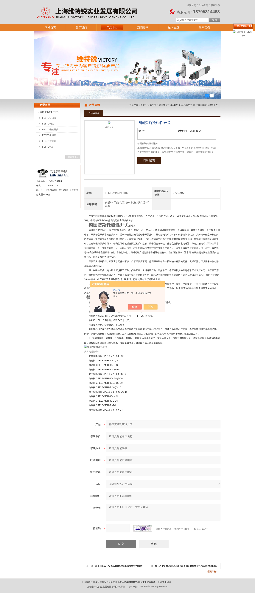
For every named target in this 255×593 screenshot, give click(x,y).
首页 (142, 105)
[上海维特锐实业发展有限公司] (88, 8)
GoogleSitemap (160, 586)
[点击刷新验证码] (142, 528)
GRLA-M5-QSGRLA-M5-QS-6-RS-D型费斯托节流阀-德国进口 (186, 566)
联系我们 (215, 5)
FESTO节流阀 (49, 118)
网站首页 (50, 27)
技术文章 (173, 27)
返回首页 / (192, 5)
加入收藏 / (204, 5)
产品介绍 (93, 113)
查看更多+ (73, 157)
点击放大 (109, 127)
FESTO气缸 (48, 147)
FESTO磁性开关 (50, 129)
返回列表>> (212, 571)
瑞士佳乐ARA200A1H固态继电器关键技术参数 (118, 566)
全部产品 (151, 105)
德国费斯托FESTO (49, 112)
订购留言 (149, 160)
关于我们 (81, 27)
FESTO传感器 (49, 141)
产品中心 (112, 27)
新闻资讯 (142, 27)
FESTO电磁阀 (49, 135)
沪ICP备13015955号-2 (140, 586)
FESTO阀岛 (48, 123)
